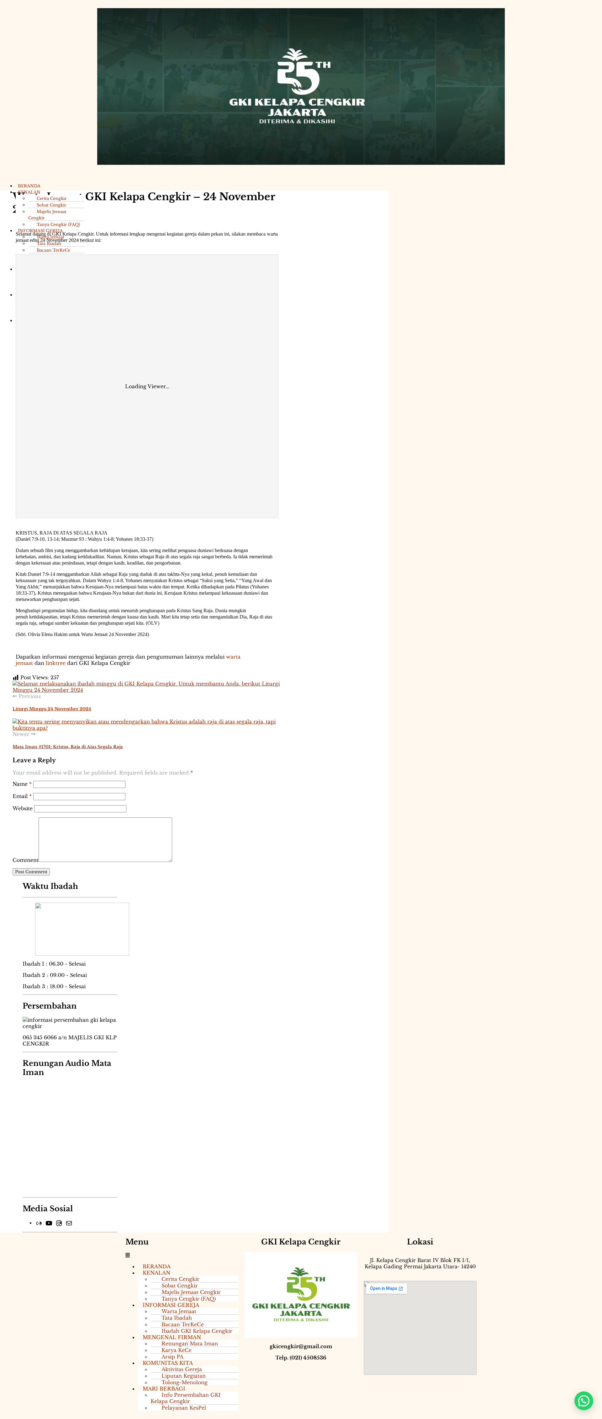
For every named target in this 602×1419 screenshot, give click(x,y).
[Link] (39, 1222)
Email (22, 796)
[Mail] (69, 1222)
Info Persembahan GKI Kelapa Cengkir (185, 1398)
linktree (56, 663)
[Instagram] (59, 1222)
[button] (181, 1255)
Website (23, 808)
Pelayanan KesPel (183, 1408)
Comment (26, 860)
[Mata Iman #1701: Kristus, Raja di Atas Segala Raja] (147, 724)
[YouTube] (49, 1222)
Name (22, 784)
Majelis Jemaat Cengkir (47, 215)
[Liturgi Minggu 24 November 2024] (147, 686)
